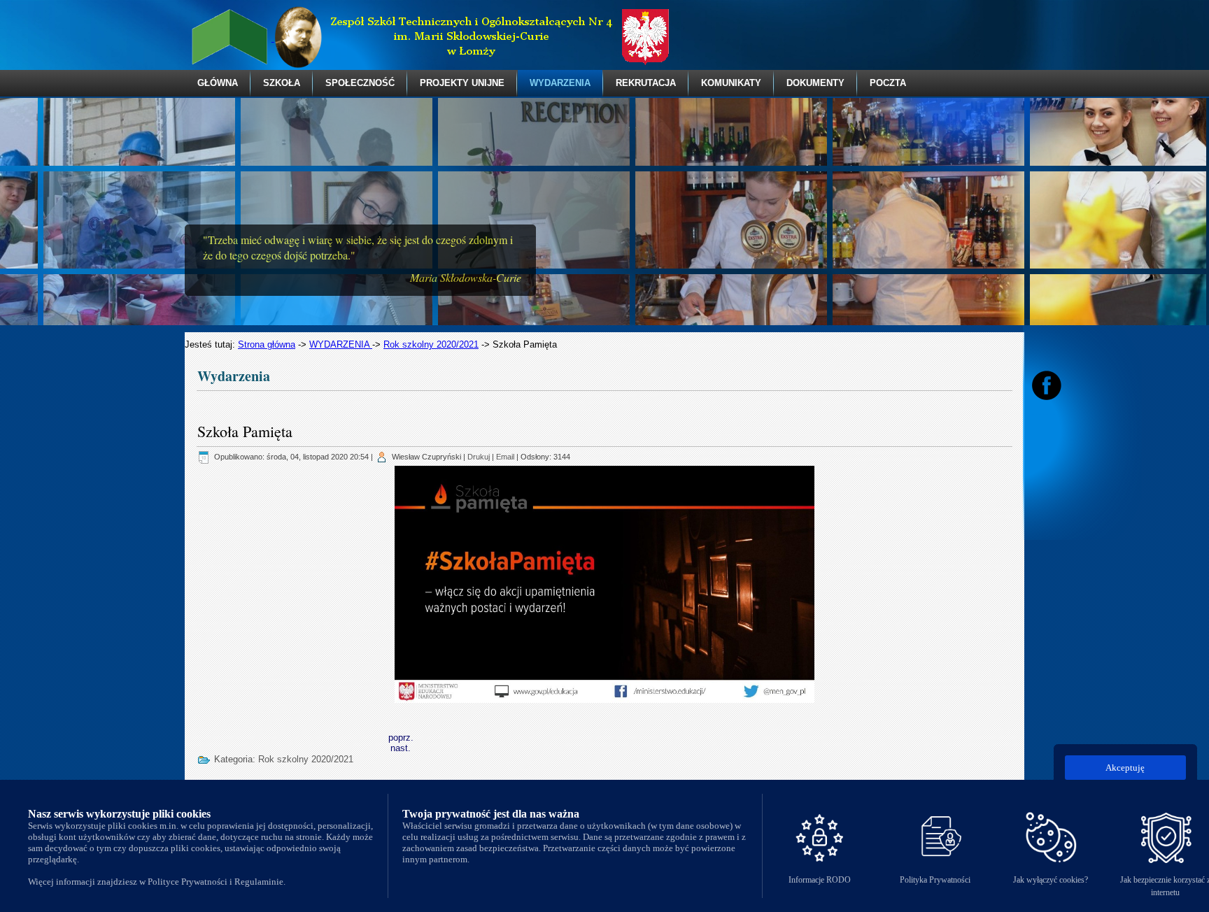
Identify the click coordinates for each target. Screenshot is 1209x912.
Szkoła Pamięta (244, 431)
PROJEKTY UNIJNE (462, 83)
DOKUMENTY (815, 83)
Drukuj (478, 457)
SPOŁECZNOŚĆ (360, 83)
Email (505, 457)
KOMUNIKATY (731, 83)
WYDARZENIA (560, 83)
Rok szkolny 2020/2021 (431, 344)
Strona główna (266, 344)
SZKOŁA (281, 83)
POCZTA (888, 83)
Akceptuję (1125, 767)
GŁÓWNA (217, 83)
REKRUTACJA (646, 83)
